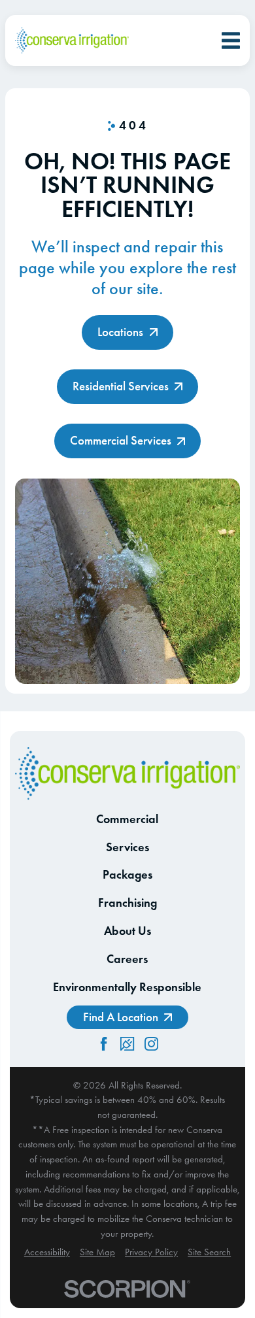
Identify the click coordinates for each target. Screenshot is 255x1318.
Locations (120, 331)
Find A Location (120, 1016)
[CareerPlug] (127, 1044)
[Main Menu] (231, 40)
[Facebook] (103, 1044)
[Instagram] (151, 1044)
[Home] (72, 40)
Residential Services (121, 386)
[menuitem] (47, 1252)
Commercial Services (120, 440)
